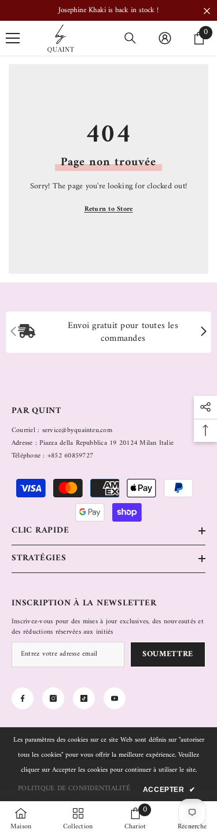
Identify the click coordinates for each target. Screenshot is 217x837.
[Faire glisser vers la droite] (203, 332)
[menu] (13, 38)
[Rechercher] (130, 38)
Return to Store (108, 209)
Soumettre (167, 654)
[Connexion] (164, 38)
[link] (108, 332)
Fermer (207, 11)
